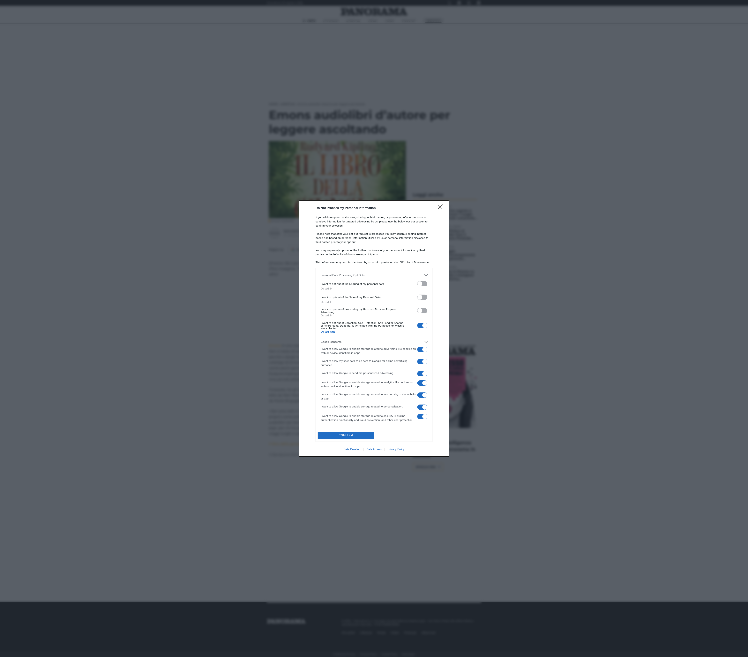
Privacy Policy (396, 449)
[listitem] (374, 275)
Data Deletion (352, 449)
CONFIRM (346, 435)
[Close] (441, 208)
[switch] (422, 283)
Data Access (374, 449)
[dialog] (374, 329)
